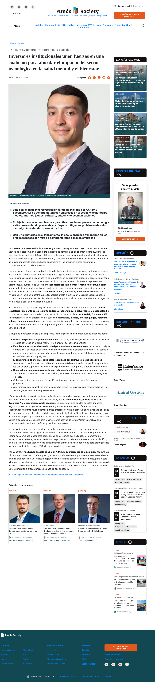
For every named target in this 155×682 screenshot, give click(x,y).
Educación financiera (56, 664)
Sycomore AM (80, 474)
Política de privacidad (91, 676)
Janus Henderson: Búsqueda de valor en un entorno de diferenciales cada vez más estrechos (126, 285)
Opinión (122, 253)
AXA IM (12, 474)
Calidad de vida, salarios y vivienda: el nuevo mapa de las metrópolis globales (124, 604)
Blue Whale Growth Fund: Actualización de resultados (133, 471)
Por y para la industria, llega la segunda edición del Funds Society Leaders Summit (133, 494)
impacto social (40, 474)
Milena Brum (118, 309)
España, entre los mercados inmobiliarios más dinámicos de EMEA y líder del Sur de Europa (129, 126)
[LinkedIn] (12, 7)
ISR (10, 540)
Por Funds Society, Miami (56, 537)
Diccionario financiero (56, 659)
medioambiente (18, 540)
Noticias (5, 645)
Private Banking (122, 25)
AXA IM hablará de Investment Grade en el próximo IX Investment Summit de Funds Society (58, 530)
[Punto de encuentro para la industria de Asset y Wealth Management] (77, 12)
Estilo (121, 542)
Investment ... (67, 540)
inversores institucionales (60, 474)
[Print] (103, 77)
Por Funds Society (124, 567)
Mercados (82, 25)
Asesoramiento (53, 654)
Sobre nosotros (129, 417)
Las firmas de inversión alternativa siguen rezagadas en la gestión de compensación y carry (130, 81)
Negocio (97, 25)
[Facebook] (94, 77)
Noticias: (39, 25)
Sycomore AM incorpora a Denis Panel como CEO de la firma (92, 530)
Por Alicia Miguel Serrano (126, 588)
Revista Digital (128, 171)
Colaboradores (129, 322)
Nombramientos (53, 25)
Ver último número (130, 239)
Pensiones (108, 25)
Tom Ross (117, 293)
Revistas (85, 645)
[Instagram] (19, 7)
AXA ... (46, 540)
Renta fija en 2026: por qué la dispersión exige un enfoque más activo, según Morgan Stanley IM (125, 265)
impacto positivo (24, 474)
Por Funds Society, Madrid (22, 537)
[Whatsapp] (108, 77)
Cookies (108, 676)
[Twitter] (33, 7)
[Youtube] (26, 7)
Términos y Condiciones (68, 676)
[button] (129, 6)
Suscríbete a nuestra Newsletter (129, 15)
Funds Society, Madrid (21, 203)
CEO (80, 540)
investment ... (55, 540)
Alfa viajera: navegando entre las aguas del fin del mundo (124, 582)
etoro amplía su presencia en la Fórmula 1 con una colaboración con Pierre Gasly (124, 559)
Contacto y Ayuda (114, 659)
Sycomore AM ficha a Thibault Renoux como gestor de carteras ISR (23, 530)
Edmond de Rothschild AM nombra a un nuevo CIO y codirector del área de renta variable (128, 148)
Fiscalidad (51, 650)
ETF (90, 25)
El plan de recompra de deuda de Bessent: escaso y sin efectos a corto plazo (129, 103)
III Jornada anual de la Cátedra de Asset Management (130, 516)
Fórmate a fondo (55, 645)
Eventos (123, 457)
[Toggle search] (143, 25)
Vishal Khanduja (120, 273)
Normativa (83, 27)
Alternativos (69, 25)
